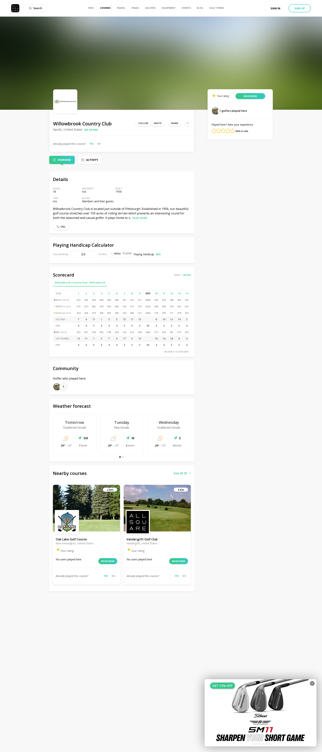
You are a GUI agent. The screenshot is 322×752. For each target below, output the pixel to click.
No (99, 143)
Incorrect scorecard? (176, 351)
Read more (140, 218)
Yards (177, 275)
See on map (91, 129)
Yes (91, 143)
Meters (187, 275)
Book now (107, 561)
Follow (143, 123)
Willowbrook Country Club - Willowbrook (80, 282)
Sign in (275, 8)
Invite (158, 123)
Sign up (299, 8)
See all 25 (180, 473)
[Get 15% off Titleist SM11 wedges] (260, 712)
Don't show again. (261, 743)
